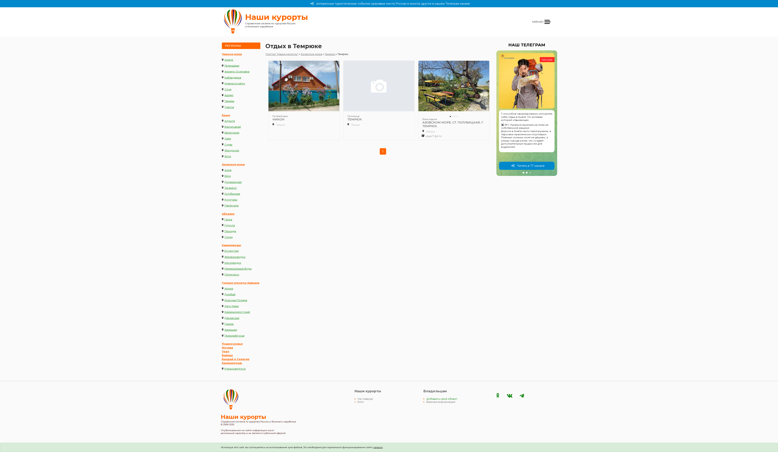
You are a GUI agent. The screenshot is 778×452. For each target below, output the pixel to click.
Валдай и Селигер (235, 359)
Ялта (227, 156)
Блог (361, 401)
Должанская (233, 182)
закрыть (378, 447)
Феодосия (231, 150)
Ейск (227, 176)
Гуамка (229, 323)
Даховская (231, 318)
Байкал (227, 355)
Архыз (228, 288)
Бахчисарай (232, 126)
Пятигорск (231, 274)
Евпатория (231, 132)
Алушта (229, 120)
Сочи (227, 89)
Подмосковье (232, 343)
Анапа (228, 59)
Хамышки (230, 329)
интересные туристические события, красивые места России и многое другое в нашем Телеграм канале (393, 3)
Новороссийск (234, 83)
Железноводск (234, 256)
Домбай (229, 294)
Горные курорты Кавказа (240, 282)
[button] (523, 172)
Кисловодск (232, 262)
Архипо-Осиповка (236, 71)
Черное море (232, 54)
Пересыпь (231, 205)
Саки (227, 138)
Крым (226, 115)
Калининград (232, 363)
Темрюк (330, 54)
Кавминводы (231, 245)
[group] (526, 113)
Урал (225, 351)
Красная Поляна (235, 300)
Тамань (229, 101)
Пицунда (230, 231)
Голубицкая (232, 193)
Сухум (228, 237)
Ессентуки (231, 250)
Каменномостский (237, 312)
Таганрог (230, 187)
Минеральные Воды (238, 268)
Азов (227, 170)
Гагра (228, 219)
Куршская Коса (235, 368)
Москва (227, 347)
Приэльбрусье (234, 335)
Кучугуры (230, 199)
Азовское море (233, 164)
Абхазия (228, 213)
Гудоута (229, 225)
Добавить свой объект (441, 398)
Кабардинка (232, 77)
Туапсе (229, 107)
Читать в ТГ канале (531, 166)
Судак (228, 144)
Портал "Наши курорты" (281, 54)
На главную (365, 398)
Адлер (228, 95)
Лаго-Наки (231, 306)
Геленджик (231, 65)
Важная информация (440, 401)
